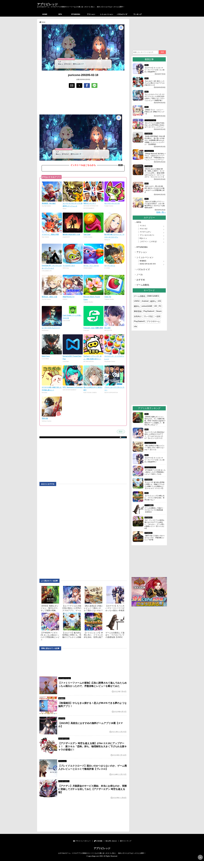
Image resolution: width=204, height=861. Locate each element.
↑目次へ (121, 431)
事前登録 (138, 311)
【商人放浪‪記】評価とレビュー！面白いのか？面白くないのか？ (93, 608)
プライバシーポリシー (83, 841)
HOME (44, 14)
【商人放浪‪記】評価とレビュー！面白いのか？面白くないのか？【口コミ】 (154, 447)
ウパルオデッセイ (69, 265)
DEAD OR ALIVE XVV (148, 264)
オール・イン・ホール (91, 265)
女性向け (138, 316)
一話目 (157, 316)
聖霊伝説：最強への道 (49, 297)
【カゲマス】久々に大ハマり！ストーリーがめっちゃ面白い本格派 (115, 608)
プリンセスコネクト (147, 235)
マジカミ (143, 225)
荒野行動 (45, 418)
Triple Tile (107, 297)
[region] (83, 101)
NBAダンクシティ (89, 203)
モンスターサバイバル (112, 203)
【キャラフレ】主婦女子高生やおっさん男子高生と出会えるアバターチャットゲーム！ (154, 125)
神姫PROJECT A (68, 297)
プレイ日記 (148, 316)
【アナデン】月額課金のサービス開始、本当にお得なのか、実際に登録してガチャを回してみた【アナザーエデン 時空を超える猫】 (92, 789)
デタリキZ (143, 229)
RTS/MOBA (75, 14)
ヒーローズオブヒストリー (51, 328)
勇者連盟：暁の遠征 (49, 203)
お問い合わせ (112, 841)
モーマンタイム (109, 265)
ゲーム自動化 (142, 285)
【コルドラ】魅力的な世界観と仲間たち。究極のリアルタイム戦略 (71, 635)
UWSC (137, 301)
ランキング (137, 14)
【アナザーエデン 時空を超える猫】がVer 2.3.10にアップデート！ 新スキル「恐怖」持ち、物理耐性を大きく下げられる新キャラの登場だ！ (92, 746)
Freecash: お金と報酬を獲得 (93, 328)
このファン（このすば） (149, 241)
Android (145, 301)
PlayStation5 (139, 321)
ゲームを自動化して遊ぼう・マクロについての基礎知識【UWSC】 (154, 510)
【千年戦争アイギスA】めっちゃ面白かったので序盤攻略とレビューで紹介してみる (155, 472)
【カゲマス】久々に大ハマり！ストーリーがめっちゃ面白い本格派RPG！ (154, 70)
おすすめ (62, 718)
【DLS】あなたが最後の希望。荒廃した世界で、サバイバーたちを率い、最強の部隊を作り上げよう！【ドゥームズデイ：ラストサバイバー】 (154, 173)
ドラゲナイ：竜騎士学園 (50, 234)
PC (160, 306)
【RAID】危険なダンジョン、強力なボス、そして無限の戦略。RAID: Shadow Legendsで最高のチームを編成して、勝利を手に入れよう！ (154, 421)
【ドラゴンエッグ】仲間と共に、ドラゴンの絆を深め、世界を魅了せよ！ (154, 498)
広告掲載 (99, 841)
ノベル (139, 274)
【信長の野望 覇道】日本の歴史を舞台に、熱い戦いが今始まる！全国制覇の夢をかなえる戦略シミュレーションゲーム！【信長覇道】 (154, 140)
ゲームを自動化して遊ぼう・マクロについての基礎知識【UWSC (115, 635)
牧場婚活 (62, 698)
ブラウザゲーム (153, 321)
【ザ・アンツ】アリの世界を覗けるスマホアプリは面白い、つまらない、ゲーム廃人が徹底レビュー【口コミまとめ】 (154, 524)
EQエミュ (143, 238)
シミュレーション (106, 14)
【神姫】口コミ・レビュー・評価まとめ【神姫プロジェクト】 (154, 112)
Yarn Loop (86, 234)
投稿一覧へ (161, 212)
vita (135, 326)
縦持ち (153, 301)
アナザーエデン (64, 739)
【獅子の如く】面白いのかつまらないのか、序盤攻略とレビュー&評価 (154, 538)
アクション (91, 14)
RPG (60, 14)
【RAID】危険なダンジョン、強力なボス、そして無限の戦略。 (50, 608)
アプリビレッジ (47, 4)
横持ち (137, 306)
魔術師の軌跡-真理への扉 (71, 234)
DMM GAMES (153, 296)
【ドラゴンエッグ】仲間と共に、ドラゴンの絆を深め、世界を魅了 (93, 635)
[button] (72, 85)
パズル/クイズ (122, 14)
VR (155, 306)
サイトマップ (126, 841)
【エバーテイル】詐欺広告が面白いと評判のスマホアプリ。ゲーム (71, 608)
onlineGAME (147, 306)
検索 (162, 52)
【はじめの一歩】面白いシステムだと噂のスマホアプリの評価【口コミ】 (154, 83)
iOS (159, 301)
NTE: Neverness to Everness (73, 387)
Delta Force (46, 356)
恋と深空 (107, 328)
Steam (159, 311)
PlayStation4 (148, 311)
